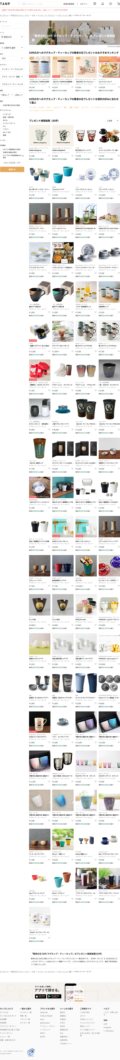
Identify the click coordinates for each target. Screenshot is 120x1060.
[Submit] (19, 4)
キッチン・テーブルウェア (46, 15)
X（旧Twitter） (109, 1031)
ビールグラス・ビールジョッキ (103, 107)
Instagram (107, 1027)
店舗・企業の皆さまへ (8, 1040)
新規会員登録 (69, 4)
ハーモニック (45, 1030)
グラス (48, 107)
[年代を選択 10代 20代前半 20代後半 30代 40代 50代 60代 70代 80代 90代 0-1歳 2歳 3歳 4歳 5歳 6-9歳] (12, 58)
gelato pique (45, 1023)
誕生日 (62, 1012)
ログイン (83, 4)
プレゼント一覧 (26, 1012)
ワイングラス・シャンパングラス (41, 110)
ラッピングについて (87, 1023)
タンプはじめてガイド (8, 1016)
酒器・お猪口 (74, 107)
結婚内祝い (64, 1036)
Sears (42, 1019)
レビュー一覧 (5, 1036)
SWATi (42, 1033)
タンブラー (85, 107)
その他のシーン (65, 1043)
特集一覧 (23, 1016)
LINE (105, 1024)
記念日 (62, 1026)
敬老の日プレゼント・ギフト (20, 15)
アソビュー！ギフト (47, 1026)
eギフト (83, 1016)
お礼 (61, 1033)
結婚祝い (63, 1016)
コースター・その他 (36, 107)
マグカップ (57, 107)
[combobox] (37, 3)
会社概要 (3, 1019)
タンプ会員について (87, 1030)
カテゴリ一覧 (25, 1023)
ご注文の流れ (85, 1012)
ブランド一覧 (25, 1019)
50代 (33, 15)
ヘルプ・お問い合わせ (111, 1013)
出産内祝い (64, 1040)
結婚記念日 (64, 1030)
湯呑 (65, 107)
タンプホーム (4, 15)
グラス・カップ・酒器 (64, 15)
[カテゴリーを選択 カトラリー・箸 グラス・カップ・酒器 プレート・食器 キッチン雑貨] (12, 76)
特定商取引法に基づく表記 (10, 1030)
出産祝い (63, 1019)
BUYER (42, 1036)
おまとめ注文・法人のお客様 (90, 1034)
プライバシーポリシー (8, 1026)
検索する (12, 169)
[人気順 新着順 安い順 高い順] (112, 120)
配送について (85, 1026)
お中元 (62, 1023)
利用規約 (3, 1023)
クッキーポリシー (6, 1033)
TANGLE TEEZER (46, 1016)
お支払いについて (86, 1019)
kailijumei (44, 1012)
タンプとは (4, 1012)
